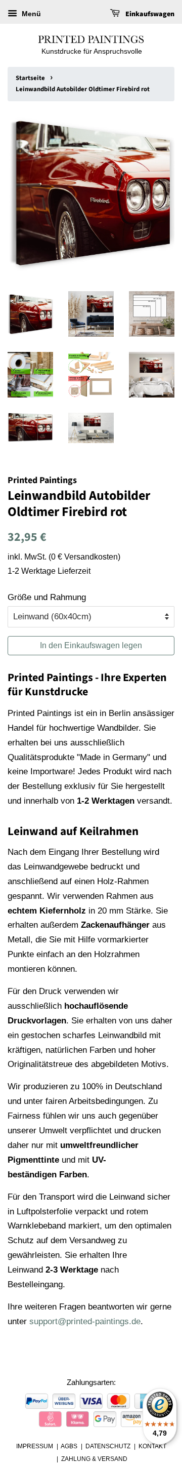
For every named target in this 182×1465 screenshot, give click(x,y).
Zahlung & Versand (94, 1458)
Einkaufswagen (149, 14)
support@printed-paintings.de (85, 1321)
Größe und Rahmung (47, 597)
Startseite (30, 78)
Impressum (34, 1446)
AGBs (69, 1446)
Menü (30, 14)
